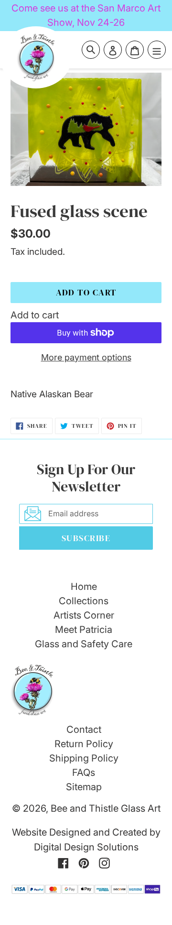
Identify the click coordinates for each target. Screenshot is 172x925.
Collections (83, 601)
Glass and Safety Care (83, 644)
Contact (83, 729)
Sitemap (84, 787)
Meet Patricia (83, 629)
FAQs (83, 772)
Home (84, 586)
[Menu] (157, 50)
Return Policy (83, 744)
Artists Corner (84, 615)
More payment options (86, 357)
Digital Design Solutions (86, 847)
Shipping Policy (83, 758)
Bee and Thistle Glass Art (106, 808)
